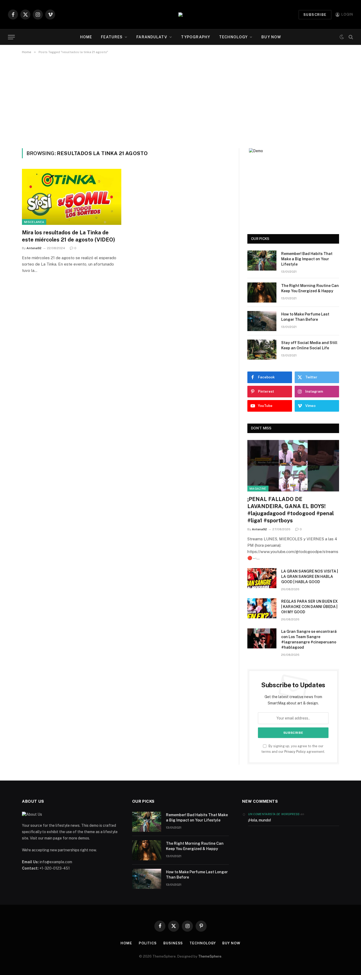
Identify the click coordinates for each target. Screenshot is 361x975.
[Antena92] (180, 14)
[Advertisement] (180, 100)
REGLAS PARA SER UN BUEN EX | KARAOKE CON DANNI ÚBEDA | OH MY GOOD (309, 606)
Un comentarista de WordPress (273, 814)
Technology (233, 37)
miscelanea (34, 222)
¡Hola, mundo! (259, 820)
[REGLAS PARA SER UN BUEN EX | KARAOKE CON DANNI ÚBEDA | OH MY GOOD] (261, 608)
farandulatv (151, 37)
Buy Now (271, 37)
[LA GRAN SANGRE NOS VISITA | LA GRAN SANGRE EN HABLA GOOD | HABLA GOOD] (261, 578)
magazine (257, 488)
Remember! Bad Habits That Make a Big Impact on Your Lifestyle (306, 259)
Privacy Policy (295, 752)
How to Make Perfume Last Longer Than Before (305, 317)
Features (112, 37)
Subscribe (315, 15)
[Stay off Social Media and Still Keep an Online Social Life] (261, 350)
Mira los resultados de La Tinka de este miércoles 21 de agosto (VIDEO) (68, 236)
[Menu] (11, 37)
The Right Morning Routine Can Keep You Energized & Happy (310, 288)
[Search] (350, 37)
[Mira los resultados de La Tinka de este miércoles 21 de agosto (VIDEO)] (71, 197)
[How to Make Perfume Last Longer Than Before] (261, 321)
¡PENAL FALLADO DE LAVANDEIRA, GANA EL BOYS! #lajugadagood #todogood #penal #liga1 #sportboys (290, 510)
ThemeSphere (209, 956)
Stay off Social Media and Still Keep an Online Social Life (309, 345)
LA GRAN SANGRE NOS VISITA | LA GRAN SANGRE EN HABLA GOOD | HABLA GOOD (309, 576)
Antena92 (33, 248)
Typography (195, 37)
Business (173, 943)
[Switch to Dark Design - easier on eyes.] (341, 37)
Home (86, 37)
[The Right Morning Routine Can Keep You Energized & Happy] (261, 292)
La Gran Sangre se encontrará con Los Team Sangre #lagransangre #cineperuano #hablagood (309, 639)
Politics (148, 943)
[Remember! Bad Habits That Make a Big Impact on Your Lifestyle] (261, 260)
